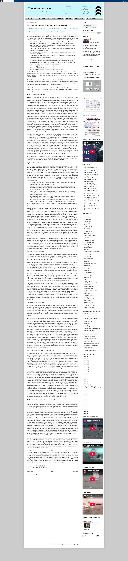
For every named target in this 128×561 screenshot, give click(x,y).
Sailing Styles (87, 323)
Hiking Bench (87, 247)
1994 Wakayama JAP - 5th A (90, 172)
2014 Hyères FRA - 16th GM (90, 197)
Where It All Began (88, 298)
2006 (85, 391)
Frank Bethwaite (87, 242)
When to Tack (87, 316)
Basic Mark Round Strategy (90, 326)
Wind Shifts (86, 300)
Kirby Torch (86, 254)
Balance (86, 216)
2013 (85, 371)
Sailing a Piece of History (89, 350)
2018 (85, 360)
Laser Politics (87, 256)
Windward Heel (87, 302)
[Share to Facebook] (43, 466)
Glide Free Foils (87, 244)
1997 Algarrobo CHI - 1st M (90, 176)
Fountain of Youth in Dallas (90, 338)
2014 (85, 369)
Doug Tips (86, 230)
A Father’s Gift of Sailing (89, 336)
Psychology (86, 270)
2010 (85, 377)
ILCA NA (38, 18)
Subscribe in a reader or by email (91, 66)
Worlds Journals (46, 467)
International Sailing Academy (91, 251)
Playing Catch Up (88, 321)
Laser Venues (87, 260)
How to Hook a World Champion (91, 343)
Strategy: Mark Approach (89, 325)
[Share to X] (41, 466)
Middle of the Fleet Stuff (89, 263)
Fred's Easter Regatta (57, 18)
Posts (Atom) (36, 474)
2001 (85, 395)
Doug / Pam (94, 39)
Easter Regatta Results (89, 235)
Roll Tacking (86, 277)
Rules (85, 279)
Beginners (86, 217)
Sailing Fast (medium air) (90, 282)
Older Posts (75, 471)
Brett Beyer (86, 219)
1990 (85, 413)
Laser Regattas (87, 258)
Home (27, 18)
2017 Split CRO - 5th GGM (90, 203)
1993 (85, 409)
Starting (85, 293)
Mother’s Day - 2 (88, 348)
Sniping (85, 291)
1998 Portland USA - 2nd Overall (91, 177)
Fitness (85, 238)
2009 (85, 379)
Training (86, 297)
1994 (85, 407)
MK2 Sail (86, 261)
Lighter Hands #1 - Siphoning (91, 345)
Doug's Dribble (87, 231)
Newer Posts (30, 471)
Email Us (85, 62)
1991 (85, 411)
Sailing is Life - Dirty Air (89, 341)
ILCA (32, 18)
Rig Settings (86, 275)
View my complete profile (88, 59)
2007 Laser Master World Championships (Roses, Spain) (47, 25)
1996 (85, 405)
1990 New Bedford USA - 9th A (91, 167)
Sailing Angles (87, 281)
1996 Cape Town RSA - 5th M (91, 174)
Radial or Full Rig (88, 272)
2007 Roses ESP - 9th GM (36, 467)
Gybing (85, 246)
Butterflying (86, 221)
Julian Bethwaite (87, 253)
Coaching (86, 224)
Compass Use (87, 226)
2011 (85, 375)
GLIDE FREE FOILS (79, 18)
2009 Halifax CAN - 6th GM (90, 192)
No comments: (31, 465)
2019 (85, 358)
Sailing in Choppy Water (89, 290)
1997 (85, 403)
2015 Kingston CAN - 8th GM (90, 199)
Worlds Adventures (88, 305)
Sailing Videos (87, 288)
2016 (85, 364)
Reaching (86, 274)
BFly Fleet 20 (69, 18)
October (87, 384)
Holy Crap (86, 249)
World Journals (46, 18)
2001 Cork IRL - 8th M (89, 183)
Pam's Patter (87, 267)
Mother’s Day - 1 (88, 347)
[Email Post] (36, 465)
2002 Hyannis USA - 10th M (90, 184)
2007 (85, 383)
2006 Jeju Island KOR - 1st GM (91, 186)
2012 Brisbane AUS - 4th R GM (91, 193)
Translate (93, 27)
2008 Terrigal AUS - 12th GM (90, 190)
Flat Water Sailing (88, 240)
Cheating (86, 223)
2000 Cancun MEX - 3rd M (90, 181)
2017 (85, 362)
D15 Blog (86, 228)
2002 (85, 393)
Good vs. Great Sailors (89, 340)
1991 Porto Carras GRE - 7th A (91, 169)
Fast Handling (87, 237)
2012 (85, 373)
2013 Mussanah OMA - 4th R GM (91, 195)
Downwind (86, 233)
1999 (85, 399)
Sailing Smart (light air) (89, 286)
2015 (85, 367)
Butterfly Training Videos (89, 330)
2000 (85, 397)
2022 (85, 356)
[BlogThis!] (40, 466)
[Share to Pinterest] (44, 466)
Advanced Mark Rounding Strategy (92, 328)
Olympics (86, 265)
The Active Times (88, 295)
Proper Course (87, 521)
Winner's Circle (87, 304)
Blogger (77, 544)
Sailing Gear (87, 284)
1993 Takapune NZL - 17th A (90, 170)
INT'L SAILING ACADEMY (93, 18)
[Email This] (38, 466)
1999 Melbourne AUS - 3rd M (91, 179)
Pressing (86, 268)
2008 (85, 381)
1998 (85, 401)
